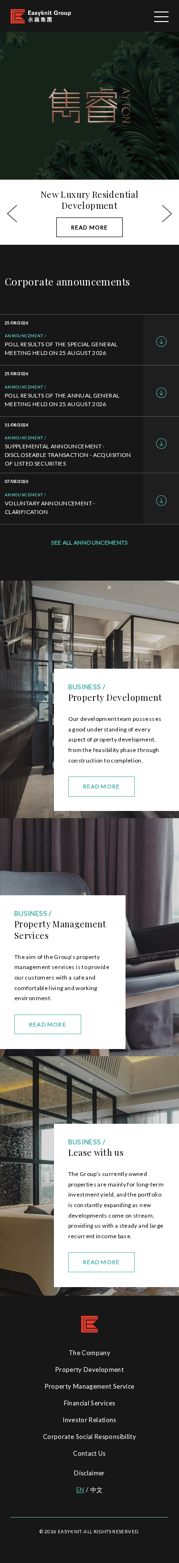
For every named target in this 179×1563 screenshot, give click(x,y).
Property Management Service (90, 1386)
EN (80, 1490)
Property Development (89, 1369)
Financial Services (89, 1403)
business (84, 1142)
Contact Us (89, 1453)
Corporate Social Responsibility (89, 1436)
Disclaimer (89, 1473)
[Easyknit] (41, 15)
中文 (96, 1490)
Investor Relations (89, 1420)
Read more (101, 1262)
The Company (89, 1353)
